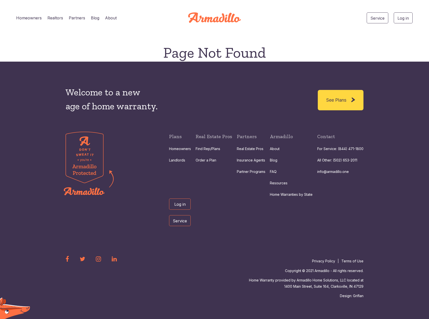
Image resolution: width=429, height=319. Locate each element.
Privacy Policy (323, 261)
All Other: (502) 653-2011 (337, 160)
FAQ (273, 171)
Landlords (177, 160)
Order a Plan (206, 160)
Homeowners (29, 17)
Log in (403, 18)
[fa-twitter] (82, 259)
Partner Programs (251, 171)
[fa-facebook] (67, 259)
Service (377, 18)
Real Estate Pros (250, 149)
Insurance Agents (251, 160)
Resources (278, 183)
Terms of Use (352, 261)
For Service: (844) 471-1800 (340, 149)
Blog (95, 17)
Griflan (358, 296)
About (111, 17)
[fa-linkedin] (114, 259)
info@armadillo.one (333, 171)
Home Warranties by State (291, 194)
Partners (77, 17)
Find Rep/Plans (208, 149)
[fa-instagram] (98, 259)
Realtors (55, 17)
